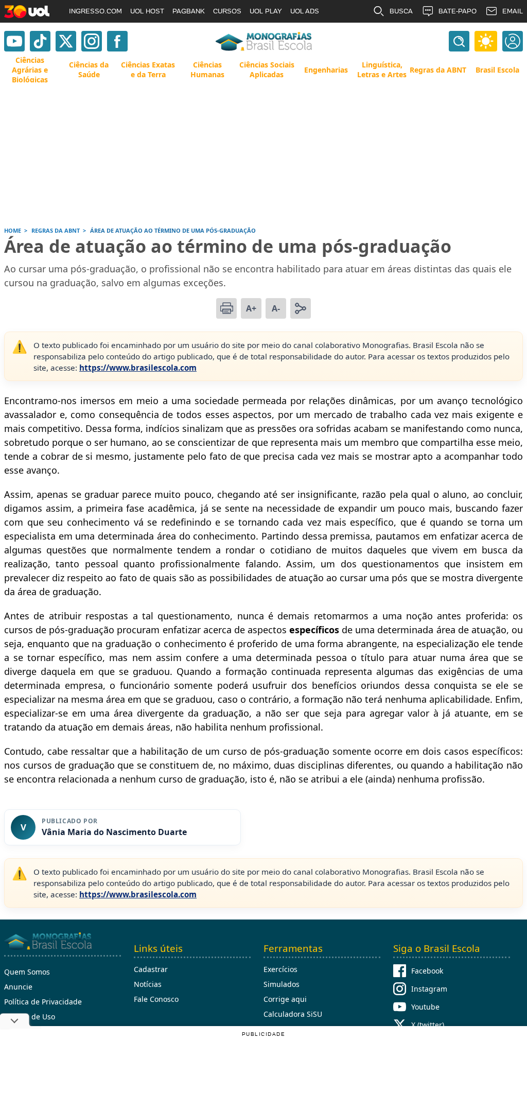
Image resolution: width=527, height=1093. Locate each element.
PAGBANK (188, 11)
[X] (66, 41)
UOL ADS (304, 11)
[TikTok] (40, 41)
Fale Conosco (156, 999)
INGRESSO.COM (95, 11)
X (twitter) (427, 1025)
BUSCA (401, 11)
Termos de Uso (29, 1016)
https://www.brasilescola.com (138, 367)
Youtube (425, 1007)
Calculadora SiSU (293, 1014)
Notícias (148, 984)
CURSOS (227, 11)
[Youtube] (14, 41)
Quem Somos (27, 972)
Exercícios (280, 969)
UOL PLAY (266, 11)
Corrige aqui (285, 999)
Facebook (427, 971)
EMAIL (512, 11)
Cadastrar (151, 969)
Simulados (282, 984)
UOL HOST (147, 11)
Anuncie (18, 987)
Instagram (429, 989)
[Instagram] (91, 41)
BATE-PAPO (457, 11)
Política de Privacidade (43, 1002)
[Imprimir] (226, 308)
